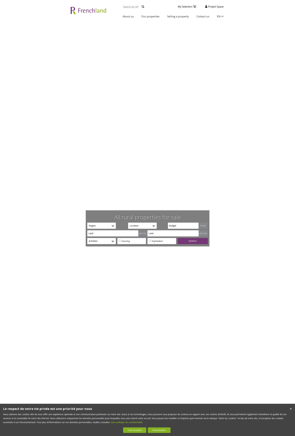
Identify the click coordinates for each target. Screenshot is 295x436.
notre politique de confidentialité (126, 422)
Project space (216, 6)
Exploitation (157, 241)
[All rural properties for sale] (88, 13)
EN (218, 16)
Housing (125, 241)
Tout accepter (135, 430)
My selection (185, 6)
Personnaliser (159, 430)
